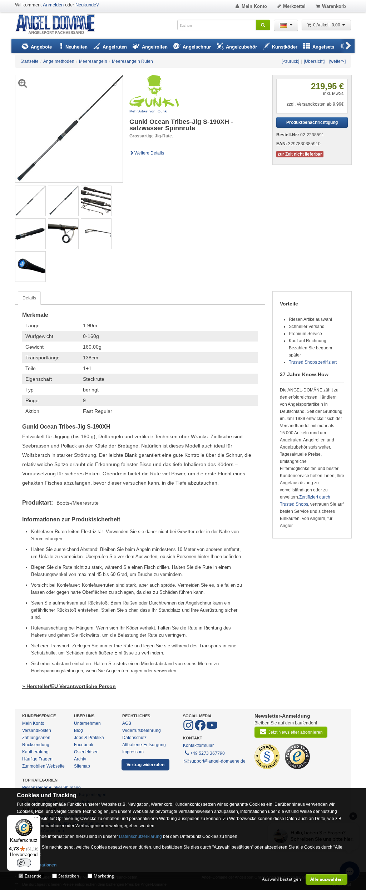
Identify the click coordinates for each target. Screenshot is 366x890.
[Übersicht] (314, 61)
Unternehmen (87, 723)
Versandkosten (36, 730)
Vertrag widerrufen (145, 764)
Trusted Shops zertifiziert (313, 362)
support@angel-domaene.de (217, 761)
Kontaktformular (198, 745)
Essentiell (34, 876)
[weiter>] (337, 61)
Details (29, 297)
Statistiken (68, 876)
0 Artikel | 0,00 (327, 24)
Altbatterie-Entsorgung (144, 744)
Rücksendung (35, 744)
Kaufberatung (35, 751)
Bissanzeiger (35, 787)
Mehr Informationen (36, 865)
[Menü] (36, 819)
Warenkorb (334, 6)
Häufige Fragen (37, 759)
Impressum (133, 751)
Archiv (80, 759)
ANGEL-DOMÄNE (59, 24)
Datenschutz (134, 737)
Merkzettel (294, 6)
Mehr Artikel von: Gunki (148, 111)
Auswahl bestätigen (281, 879)
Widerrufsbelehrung (141, 730)
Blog (78, 730)
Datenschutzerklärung (140, 836)
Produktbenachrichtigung (312, 122)
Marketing (104, 876)
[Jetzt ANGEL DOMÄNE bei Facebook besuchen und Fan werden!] (189, 729)
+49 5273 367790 (207, 753)
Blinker (55, 787)
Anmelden (53, 4)
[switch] (24, 863)
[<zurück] (290, 61)
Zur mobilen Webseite (43, 766)
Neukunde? (87, 4)
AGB (126, 723)
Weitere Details (149, 153)
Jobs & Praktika (89, 737)
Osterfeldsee (86, 751)
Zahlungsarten (36, 737)
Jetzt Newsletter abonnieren (295, 732)
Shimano (72, 787)
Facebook (83, 744)
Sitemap (82, 766)
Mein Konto (254, 6)
